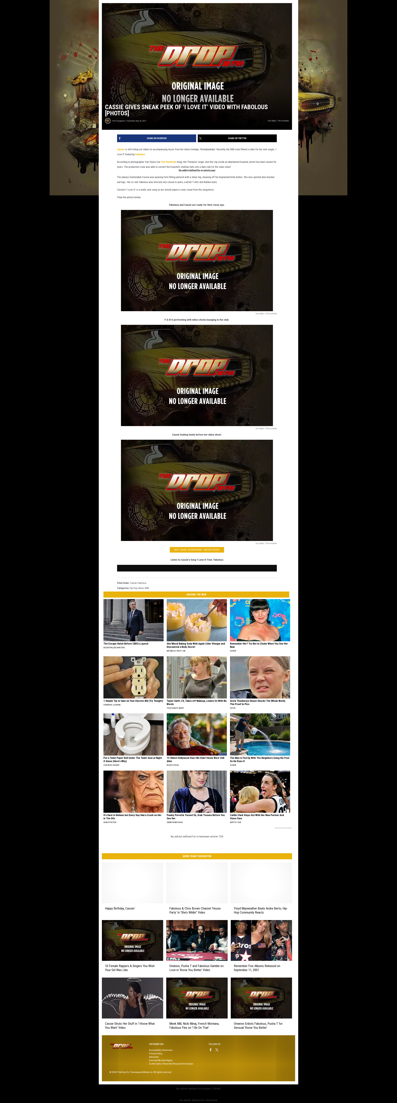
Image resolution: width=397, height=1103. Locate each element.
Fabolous (140, 154)
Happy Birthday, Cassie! (120, 908)
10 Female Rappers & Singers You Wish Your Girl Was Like (130, 968)
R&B (147, 588)
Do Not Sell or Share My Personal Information (171, 1064)
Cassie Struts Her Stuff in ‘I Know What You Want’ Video (130, 1026)
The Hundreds (168, 161)
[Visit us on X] (218, 1050)
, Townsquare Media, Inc (141, 1072)
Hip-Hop (134, 588)
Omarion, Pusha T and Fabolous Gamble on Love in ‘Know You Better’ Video (196, 968)
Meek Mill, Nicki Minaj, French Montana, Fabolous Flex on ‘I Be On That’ (194, 1026)
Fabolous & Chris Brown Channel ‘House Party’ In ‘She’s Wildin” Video (195, 910)
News (141, 588)
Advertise (154, 1057)
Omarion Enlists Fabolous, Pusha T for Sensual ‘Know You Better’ (258, 1026)
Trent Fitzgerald (118, 121)
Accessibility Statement (160, 1050)
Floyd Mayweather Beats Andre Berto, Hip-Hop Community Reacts (261, 910)
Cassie (120, 149)
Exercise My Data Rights (161, 1060)
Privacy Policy (156, 1053)
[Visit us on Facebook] (212, 1050)
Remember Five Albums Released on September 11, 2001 (257, 968)
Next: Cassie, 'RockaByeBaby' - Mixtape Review (196, 550)
